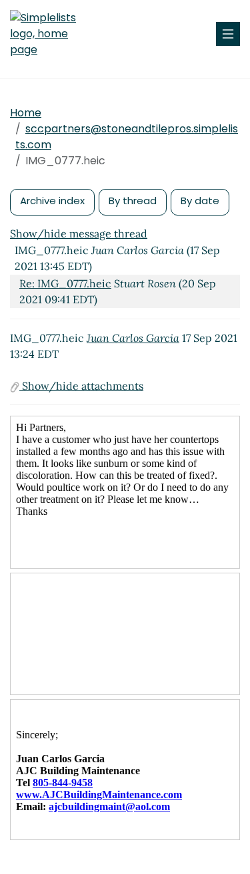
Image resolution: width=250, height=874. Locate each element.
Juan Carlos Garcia (133, 338)
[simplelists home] (50, 34)
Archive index (52, 201)
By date (200, 201)
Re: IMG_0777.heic (65, 283)
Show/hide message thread (78, 233)
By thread (133, 201)
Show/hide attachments (81, 385)
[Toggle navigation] (228, 34)
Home (25, 112)
